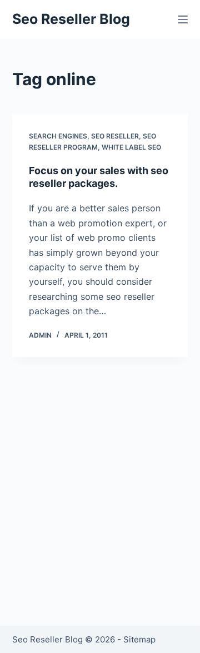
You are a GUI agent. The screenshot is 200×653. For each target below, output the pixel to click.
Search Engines (58, 136)
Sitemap (139, 639)
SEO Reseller (115, 136)
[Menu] (183, 19)
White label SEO (131, 147)
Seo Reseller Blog (71, 19)
